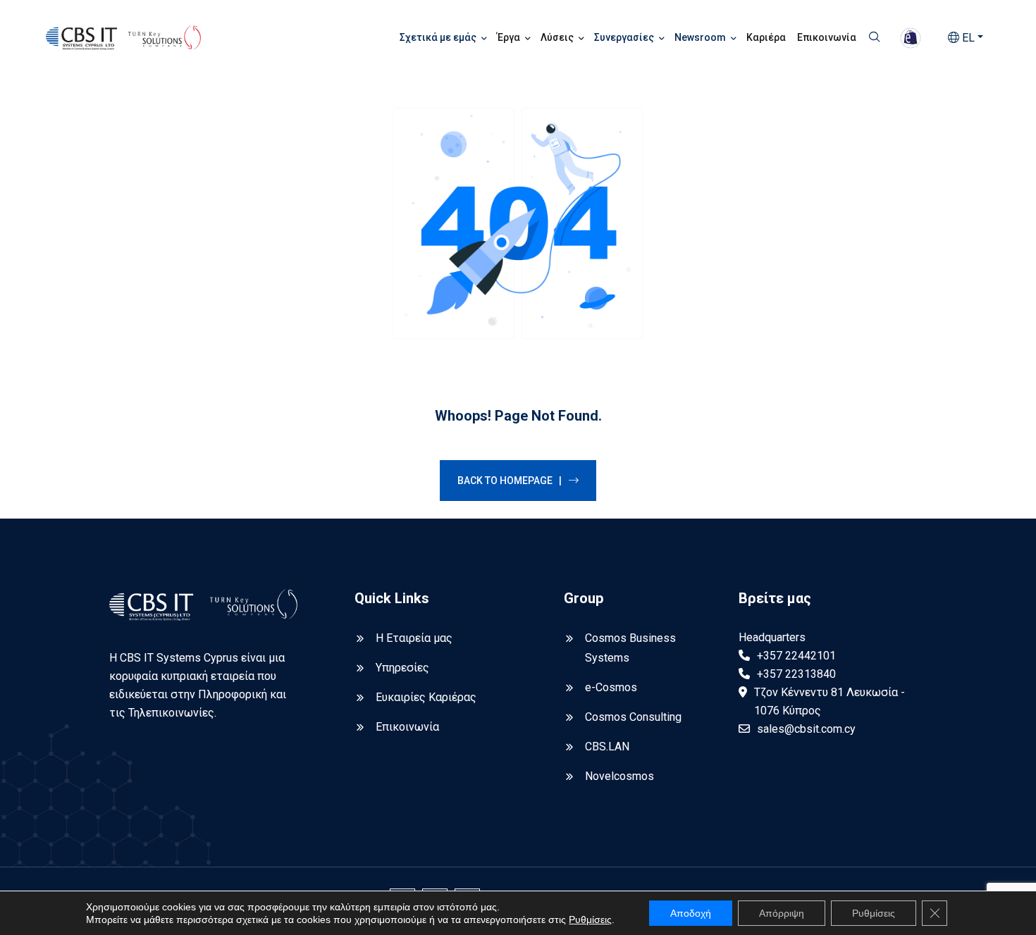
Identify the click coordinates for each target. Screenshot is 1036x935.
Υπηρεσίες (402, 667)
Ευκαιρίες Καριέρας (426, 697)
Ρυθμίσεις (590, 919)
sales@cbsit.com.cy (806, 729)
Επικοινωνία (826, 37)
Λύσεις (557, 37)
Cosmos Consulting (633, 717)
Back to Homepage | (509, 480)
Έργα (508, 37)
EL (967, 37)
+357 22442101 (796, 655)
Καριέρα (766, 37)
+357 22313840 (796, 674)
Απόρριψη (781, 913)
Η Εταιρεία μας (414, 638)
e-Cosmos (611, 687)
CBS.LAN (607, 746)
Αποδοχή (690, 913)
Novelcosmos (619, 776)
